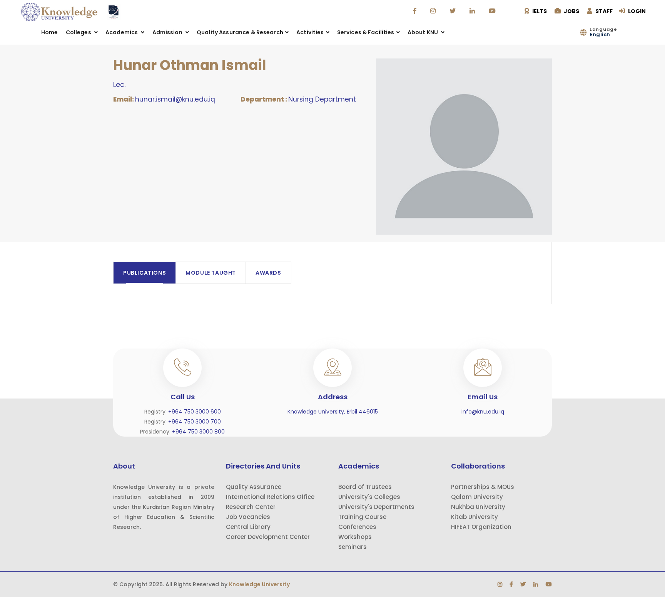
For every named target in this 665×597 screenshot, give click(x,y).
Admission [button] (168, 32)
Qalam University (477, 497)
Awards (268, 273)
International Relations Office (270, 497)
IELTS (539, 11)
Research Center (251, 507)
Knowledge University (259, 584)
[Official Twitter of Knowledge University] (453, 11)
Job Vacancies (248, 517)
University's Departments (376, 507)
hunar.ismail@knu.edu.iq (175, 99)
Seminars (352, 547)
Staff (603, 11)
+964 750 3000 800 (198, 431)
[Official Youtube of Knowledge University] (493, 11)
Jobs (571, 11)
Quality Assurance (253, 487)
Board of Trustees (365, 487)
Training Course (362, 517)
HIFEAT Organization (481, 527)
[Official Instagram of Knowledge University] (434, 11)
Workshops (355, 537)
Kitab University (474, 517)
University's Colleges (369, 497)
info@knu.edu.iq (482, 411)
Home (49, 32)
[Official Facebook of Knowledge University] (415, 11)
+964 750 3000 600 (194, 411)
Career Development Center (268, 537)
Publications (144, 273)
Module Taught (210, 273)
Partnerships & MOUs (482, 487)
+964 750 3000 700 (194, 421)
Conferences (357, 527)
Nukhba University (478, 507)
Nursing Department (322, 99)
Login (636, 11)
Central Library (248, 527)
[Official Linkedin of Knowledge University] (473, 11)
